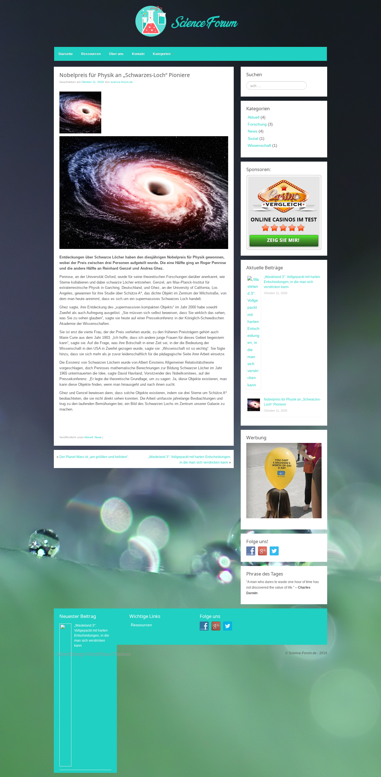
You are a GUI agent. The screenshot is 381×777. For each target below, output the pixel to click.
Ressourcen (91, 54)
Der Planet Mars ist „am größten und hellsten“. (94, 457)
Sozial (253, 138)
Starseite (65, 54)
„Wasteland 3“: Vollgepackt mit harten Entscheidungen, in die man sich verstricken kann (292, 282)
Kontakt (138, 54)
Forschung (257, 124)
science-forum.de (122, 81)
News (98, 437)
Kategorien (162, 54)
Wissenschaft (259, 145)
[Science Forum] (186, 21)
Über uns (116, 54)
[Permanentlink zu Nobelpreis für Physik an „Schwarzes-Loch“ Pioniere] (80, 112)
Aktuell (88, 437)
